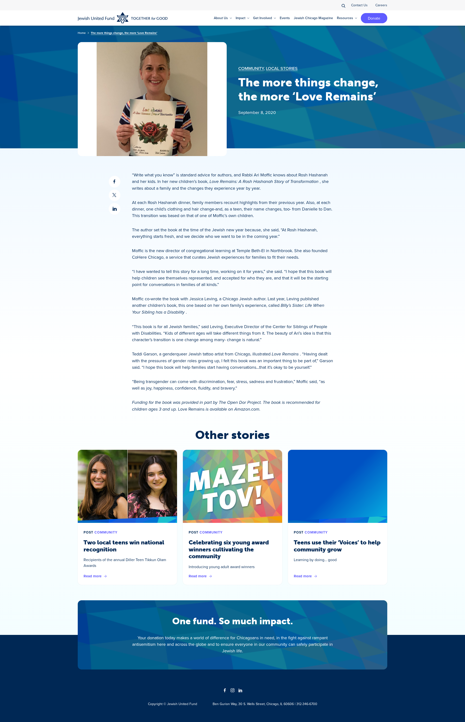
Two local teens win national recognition (124, 546)
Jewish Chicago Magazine (313, 17)
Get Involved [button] (262, 17)
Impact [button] (240, 17)
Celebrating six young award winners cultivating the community (229, 549)
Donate (374, 18)
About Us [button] (221, 17)
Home (82, 33)
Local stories (282, 68)
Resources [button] (345, 17)
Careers (381, 5)
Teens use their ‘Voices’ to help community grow (337, 546)
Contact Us (359, 5)
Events (285, 17)
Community (251, 68)
